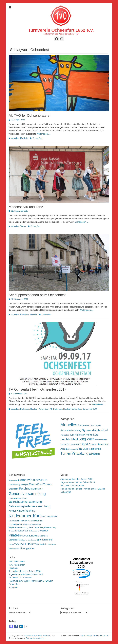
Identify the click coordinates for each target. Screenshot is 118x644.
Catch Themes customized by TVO (94, 635)
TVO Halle (26, 544)
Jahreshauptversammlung (25, 501)
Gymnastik (89, 430)
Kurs (95, 434)
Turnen (65, 453)
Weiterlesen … (43, 134)
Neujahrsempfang (48, 527)
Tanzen (23, 226)
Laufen (48, 517)
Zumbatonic (94, 454)
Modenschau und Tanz (26, 207)
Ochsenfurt (87, 409)
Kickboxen (80, 435)
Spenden (43, 536)
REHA (104, 440)
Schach (63, 445)
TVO (95, 409)
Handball (34, 314)
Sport (47, 409)
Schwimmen (73, 444)
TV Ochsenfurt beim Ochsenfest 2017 (37, 389)
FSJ (41, 489)
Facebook (13, 568)
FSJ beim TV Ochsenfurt (72, 485)
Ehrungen (24, 485)
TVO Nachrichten (42, 544)
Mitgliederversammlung (18, 527)
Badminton (24, 314)
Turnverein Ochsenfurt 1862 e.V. (61, 30)
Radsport (98, 440)
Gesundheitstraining (70, 430)
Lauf (43, 517)
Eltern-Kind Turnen (40, 484)
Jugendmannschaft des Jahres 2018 (77, 482)
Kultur (41, 409)
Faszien (35, 489)
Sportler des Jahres (29, 540)
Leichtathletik (69, 439)
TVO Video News (17, 561)
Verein (53, 544)
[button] (11, 626)
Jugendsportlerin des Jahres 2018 (76, 479)
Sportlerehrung (44, 539)
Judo (72, 435)
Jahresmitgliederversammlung (29, 506)
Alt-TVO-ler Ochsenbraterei (29, 115)
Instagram (13, 587)
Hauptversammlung (17, 498)
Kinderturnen (20, 516)
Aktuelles (15, 138)
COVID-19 (41, 480)
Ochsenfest (37, 138)
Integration (64, 435)
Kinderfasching (26, 510)
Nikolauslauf (21, 530)
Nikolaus (12, 531)
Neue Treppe (33, 527)
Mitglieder (24, 138)
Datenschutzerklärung (35, 638)
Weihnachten (14, 549)
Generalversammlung (27, 494)
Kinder (12, 510)
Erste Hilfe (13, 489)
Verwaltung (80, 453)
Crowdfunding (14, 485)
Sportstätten (96, 444)
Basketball (96, 425)
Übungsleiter (27, 548)
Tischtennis (94, 448)
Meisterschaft (29, 524)
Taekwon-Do (73, 449)
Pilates (14, 535)
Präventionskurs (29, 535)
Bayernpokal (13, 480)
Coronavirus (26, 480)
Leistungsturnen (16, 524)
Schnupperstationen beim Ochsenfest (37, 295)
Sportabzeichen (15, 540)
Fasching (25, 488)
